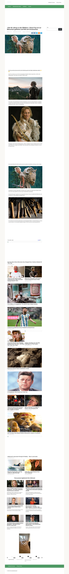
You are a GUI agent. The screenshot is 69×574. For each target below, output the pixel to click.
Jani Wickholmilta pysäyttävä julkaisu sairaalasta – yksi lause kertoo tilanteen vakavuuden (15, 524)
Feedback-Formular (51, 2)
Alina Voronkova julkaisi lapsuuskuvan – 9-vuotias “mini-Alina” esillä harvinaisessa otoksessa (34, 507)
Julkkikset (24, 6)
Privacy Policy (59, 2)
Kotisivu (9, 6)
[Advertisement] (34, 17)
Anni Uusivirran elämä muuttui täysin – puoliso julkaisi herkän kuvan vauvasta (15, 507)
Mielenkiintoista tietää (17, 6)
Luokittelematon (28, 31)
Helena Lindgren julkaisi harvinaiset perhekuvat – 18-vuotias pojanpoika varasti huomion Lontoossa (15, 489)
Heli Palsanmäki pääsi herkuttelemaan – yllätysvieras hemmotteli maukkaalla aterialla (34, 489)
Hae (47, 27)
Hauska (29, 6)
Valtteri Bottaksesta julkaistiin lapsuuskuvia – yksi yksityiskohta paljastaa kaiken (33, 524)
